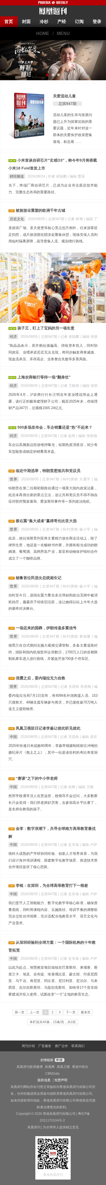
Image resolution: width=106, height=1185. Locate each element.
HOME (42, 33)
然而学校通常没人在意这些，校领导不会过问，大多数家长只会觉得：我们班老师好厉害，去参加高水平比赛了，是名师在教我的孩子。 (53, 802)
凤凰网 (50, 1067)
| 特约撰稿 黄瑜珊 (76, 636)
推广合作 (61, 1046)
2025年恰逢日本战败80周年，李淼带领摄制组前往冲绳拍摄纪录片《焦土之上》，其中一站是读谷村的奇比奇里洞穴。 (53, 752)
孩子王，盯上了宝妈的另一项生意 (45, 328)
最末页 (86, 1012)
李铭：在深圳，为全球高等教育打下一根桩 (52, 885)
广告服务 (44, 1046)
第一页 (19, 1012)
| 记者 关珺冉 (69, 737)
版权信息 (44, 1080)
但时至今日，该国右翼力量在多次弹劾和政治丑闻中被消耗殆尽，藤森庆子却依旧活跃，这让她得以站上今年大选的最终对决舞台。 (53, 602)
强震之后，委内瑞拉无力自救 (40, 678)
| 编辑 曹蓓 (76, 176)
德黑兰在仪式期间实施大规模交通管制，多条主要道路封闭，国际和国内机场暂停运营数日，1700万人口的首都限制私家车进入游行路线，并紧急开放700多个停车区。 (53, 652)
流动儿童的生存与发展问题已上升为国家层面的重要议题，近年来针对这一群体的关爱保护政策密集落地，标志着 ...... (72, 128)
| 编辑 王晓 (84, 787)
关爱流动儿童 (64, 96)
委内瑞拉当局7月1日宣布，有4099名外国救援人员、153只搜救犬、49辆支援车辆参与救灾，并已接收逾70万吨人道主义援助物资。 (53, 702)
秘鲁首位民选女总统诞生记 (38, 578)
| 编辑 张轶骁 (86, 436)
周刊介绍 (28, 1046)
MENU (63, 33)
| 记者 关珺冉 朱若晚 (75, 687)
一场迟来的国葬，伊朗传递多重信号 (46, 628)
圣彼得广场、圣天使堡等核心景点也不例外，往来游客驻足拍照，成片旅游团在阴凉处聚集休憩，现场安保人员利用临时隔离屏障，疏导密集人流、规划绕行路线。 (53, 234)
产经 (61, 21)
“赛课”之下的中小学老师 (37, 778)
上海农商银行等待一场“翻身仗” (44, 377)
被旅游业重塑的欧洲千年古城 (40, 210)
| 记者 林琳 (75, 219)
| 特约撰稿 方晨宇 (76, 479)
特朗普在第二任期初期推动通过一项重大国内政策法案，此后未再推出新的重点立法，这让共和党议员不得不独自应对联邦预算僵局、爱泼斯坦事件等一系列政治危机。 (53, 495)
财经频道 (17, 176)
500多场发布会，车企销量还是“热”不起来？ (54, 427)
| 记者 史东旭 (69, 845)
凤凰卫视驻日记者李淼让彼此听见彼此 (48, 728)
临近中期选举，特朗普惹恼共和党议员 (48, 470)
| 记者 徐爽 (67, 787)
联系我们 (78, 1046)
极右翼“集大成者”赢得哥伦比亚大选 (46, 521)
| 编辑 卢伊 (88, 845)
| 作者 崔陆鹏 (57, 176)
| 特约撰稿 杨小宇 (76, 529)
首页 (8, 21)
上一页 (34, 1012)
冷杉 (44, 21)
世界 (13, 479)
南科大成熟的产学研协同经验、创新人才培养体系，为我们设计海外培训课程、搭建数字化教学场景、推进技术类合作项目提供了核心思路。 (53, 860)
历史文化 (17, 219)
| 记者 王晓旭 (69, 386)
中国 (13, 737)
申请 (59, 1060)
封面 (26, 21)
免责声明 (60, 1080)
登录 (97, 21)
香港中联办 (80, 1067)
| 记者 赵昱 (67, 436)
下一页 (71, 1012)
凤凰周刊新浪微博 (30, 1067)
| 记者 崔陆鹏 (69, 337)
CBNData (52, 1073)
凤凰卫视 (63, 1067)
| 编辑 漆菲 (88, 737)
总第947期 (67, 103)
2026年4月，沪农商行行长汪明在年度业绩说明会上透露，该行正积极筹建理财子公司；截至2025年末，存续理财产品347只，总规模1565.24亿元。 (53, 401)
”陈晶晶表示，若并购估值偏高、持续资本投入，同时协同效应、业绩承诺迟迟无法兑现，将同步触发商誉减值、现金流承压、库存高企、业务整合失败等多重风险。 (53, 352)
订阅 (79, 21)
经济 (13, 337)
